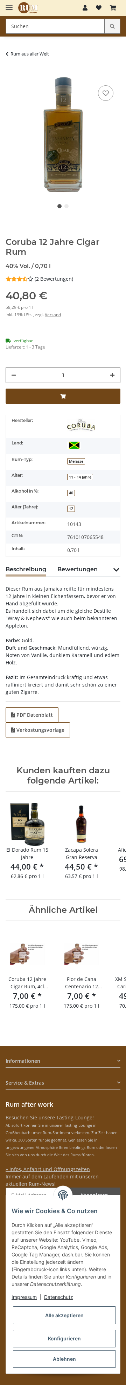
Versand (53, 315)
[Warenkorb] (113, 8)
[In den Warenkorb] (11, 73)
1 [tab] (59, 206)
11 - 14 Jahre (80, 477)
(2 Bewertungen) (54, 278)
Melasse (76, 461)
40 (71, 492)
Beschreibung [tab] (26, 569)
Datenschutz (58, 1297)
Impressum (24, 1297)
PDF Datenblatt (34, 714)
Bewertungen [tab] (77, 569)
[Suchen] (112, 26)
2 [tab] (66, 206)
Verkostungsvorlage (39, 730)
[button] (85, 8)
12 (71, 508)
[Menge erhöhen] (112, 375)
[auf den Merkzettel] (105, 93)
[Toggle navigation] (9, 4)
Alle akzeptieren (64, 1315)
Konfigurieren (64, 1338)
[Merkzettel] (99, 8)
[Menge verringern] (13, 375)
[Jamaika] (74, 444)
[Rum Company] (27, 8)
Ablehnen (64, 1359)
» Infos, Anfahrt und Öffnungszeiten (48, 1169)
